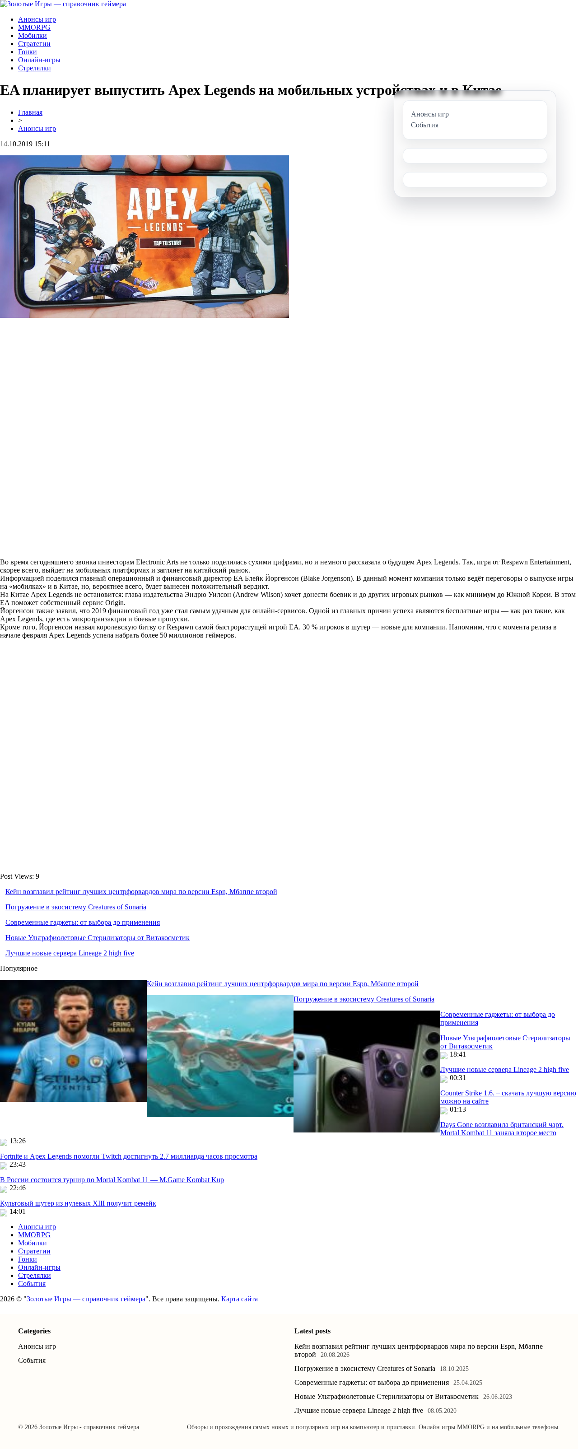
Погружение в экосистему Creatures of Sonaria (75, 907)
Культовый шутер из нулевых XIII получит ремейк (78, 1203)
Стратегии (34, 43)
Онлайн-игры (39, 60)
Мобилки (32, 35)
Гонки (27, 52)
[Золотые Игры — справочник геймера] (63, 4)
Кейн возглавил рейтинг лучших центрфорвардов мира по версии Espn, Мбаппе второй (141, 891)
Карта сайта (239, 1299)
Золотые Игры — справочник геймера (86, 1299)
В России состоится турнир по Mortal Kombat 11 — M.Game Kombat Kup (112, 1179)
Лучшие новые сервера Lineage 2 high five (69, 953)
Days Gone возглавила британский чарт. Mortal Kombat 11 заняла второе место (502, 1129)
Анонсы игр (37, 19)
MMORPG (34, 27)
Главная (30, 112)
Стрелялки (34, 68)
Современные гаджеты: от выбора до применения (82, 922)
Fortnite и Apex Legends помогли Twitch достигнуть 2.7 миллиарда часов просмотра (128, 1156)
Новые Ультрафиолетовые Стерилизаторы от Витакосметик (97, 937)
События (32, 1283)
